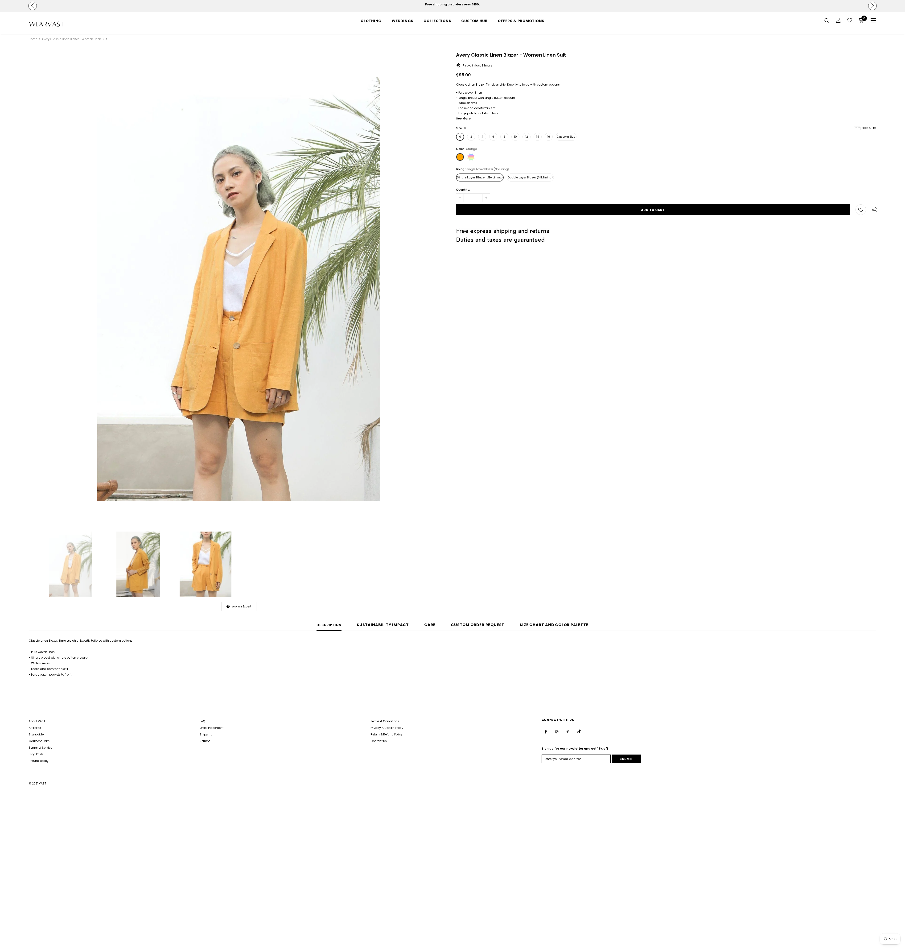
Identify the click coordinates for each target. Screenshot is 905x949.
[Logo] (56, 24)
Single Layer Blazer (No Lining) (480, 177)
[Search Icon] (826, 20)
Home (33, 39)
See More (463, 118)
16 (548, 137)
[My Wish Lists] (849, 20)
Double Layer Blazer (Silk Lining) (530, 177)
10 (515, 137)
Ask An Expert (241, 606)
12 (526, 137)
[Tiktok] (579, 731)
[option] (452, 4)
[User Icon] (838, 20)
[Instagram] (557, 731)
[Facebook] (546, 731)
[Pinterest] (568, 731)
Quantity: (463, 190)
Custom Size (566, 137)
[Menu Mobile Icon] (873, 20)
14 (537, 137)
